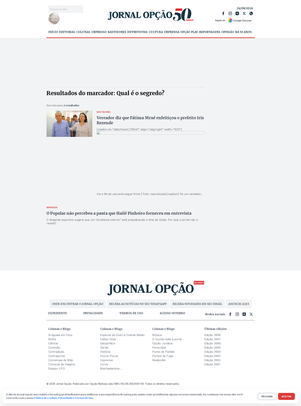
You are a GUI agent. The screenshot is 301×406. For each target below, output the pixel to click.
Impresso (99, 32)
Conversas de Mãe (60, 360)
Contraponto (56, 356)
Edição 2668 (212, 335)
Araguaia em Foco (60, 335)
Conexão (54, 347)
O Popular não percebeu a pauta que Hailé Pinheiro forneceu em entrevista (119, 213)
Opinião (227, 32)
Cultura (156, 32)
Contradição (56, 351)
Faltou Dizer (108, 339)
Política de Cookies (45, 398)
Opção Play (189, 32)
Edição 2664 (212, 351)
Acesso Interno (172, 313)
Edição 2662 (212, 360)
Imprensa (171, 32)
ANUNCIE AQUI (238, 304)
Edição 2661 (212, 364)
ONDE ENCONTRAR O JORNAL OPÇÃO (77, 304)
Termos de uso (131, 313)
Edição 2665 (212, 347)
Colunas (83, 32)
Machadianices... (111, 368)
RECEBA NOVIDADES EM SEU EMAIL (197, 304)
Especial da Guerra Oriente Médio (122, 335)
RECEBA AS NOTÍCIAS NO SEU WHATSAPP (138, 304)
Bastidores (117, 32)
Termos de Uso (84, 398)
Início (53, 32)
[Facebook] (223, 13)
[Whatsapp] (251, 13)
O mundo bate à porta (167, 339)
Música (157, 335)
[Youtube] (237, 13)
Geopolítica (107, 343)
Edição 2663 (212, 356)
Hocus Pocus (109, 356)
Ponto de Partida (163, 351)
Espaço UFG (56, 368)
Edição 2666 (212, 343)
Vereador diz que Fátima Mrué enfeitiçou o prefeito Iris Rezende (150, 120)
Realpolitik (159, 360)
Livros (104, 364)
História (105, 351)
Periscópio (159, 347)
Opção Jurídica (162, 343)
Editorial (67, 32)
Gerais (104, 347)
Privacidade (93, 313)
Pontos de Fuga (162, 356)
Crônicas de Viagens (61, 364)
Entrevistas (137, 32)
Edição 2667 (212, 339)
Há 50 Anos (243, 32)
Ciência (53, 343)
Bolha (52, 339)
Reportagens (209, 32)
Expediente (57, 313)
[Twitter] (244, 13)
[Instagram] (230, 13)
